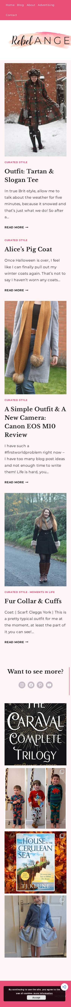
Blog (20, 5)
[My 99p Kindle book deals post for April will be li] (35, 734)
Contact (11, 15)
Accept (36, 997)
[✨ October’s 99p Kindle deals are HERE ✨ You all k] (35, 862)
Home (10, 5)
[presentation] (35, 109)
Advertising (46, 5)
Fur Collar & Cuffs (33, 601)
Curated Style (16, 162)
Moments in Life (42, 592)
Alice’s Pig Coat (28, 249)
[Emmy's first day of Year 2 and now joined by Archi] (35, 926)
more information (43, 993)
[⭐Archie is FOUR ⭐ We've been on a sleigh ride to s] (35, 798)
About (31, 5)
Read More (16, 227)
